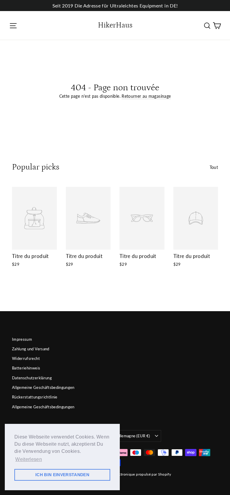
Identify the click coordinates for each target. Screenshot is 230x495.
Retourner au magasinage (146, 96)
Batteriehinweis (26, 368)
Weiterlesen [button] (28, 459)
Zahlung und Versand (30, 348)
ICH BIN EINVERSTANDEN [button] (62, 474)
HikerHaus (115, 25)
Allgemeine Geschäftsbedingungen (43, 387)
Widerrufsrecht (26, 358)
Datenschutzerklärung (32, 377)
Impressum (22, 339)
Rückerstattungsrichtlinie (35, 397)
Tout (214, 167)
